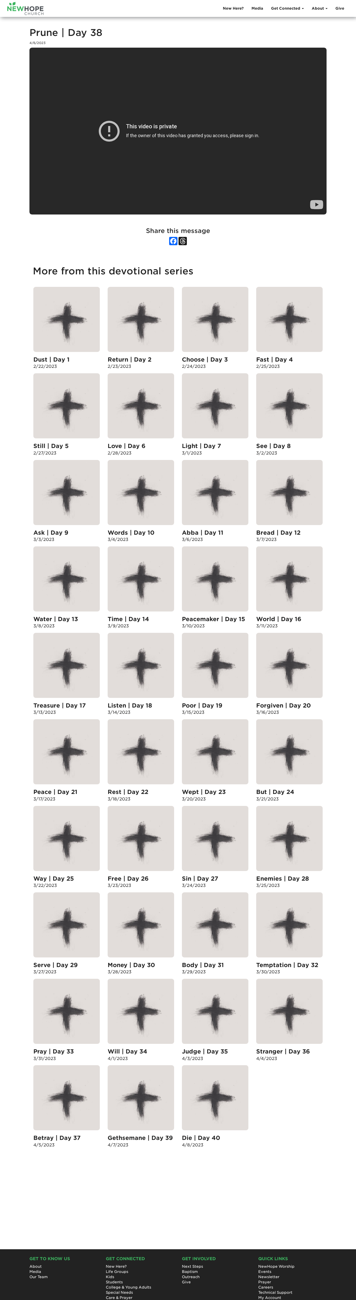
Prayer (264, 1282)
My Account (269, 1298)
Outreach (191, 1277)
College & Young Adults (128, 1287)
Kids (110, 1277)
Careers (265, 1287)
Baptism (190, 1272)
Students (114, 1282)
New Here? (233, 8)
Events (264, 1272)
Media (257, 8)
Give (339, 8)
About (35, 1266)
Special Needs (119, 1292)
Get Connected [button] (286, 8)
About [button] (318, 8)
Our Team (38, 1277)
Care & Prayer (119, 1298)
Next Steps (192, 1266)
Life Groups (117, 1272)
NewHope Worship (276, 1266)
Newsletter (268, 1277)
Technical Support (275, 1292)
